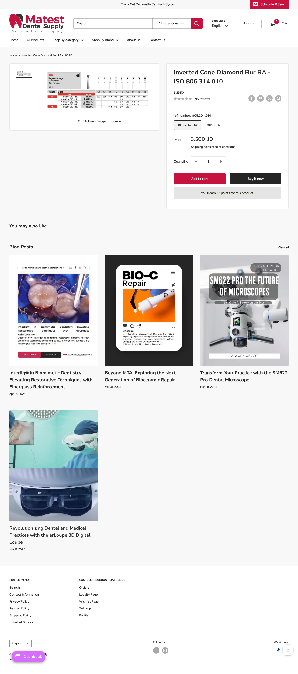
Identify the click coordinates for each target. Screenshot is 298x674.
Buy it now (256, 179)
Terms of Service (21, 622)
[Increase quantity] (221, 162)
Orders (84, 588)
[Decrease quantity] (196, 162)
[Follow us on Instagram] (165, 650)
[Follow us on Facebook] (156, 650)
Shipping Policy (20, 615)
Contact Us (157, 40)
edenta (179, 92)
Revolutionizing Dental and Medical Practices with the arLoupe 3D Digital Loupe (49, 535)
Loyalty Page (88, 595)
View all (284, 247)
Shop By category (65, 40)
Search (14, 588)
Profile (83, 615)
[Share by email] (278, 98)
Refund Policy (19, 608)
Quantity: (181, 161)
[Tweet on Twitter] (269, 98)
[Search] (197, 23)
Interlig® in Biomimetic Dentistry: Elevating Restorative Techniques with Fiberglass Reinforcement (51, 380)
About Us (134, 40)
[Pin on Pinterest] (260, 98)
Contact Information (24, 595)
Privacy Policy (19, 602)
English (16, 643)
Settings (85, 608)
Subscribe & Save (272, 4)
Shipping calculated (204, 147)
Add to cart (199, 179)
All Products (35, 40)
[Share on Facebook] (251, 98)
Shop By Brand (103, 40)
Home (13, 40)
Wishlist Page (89, 602)
